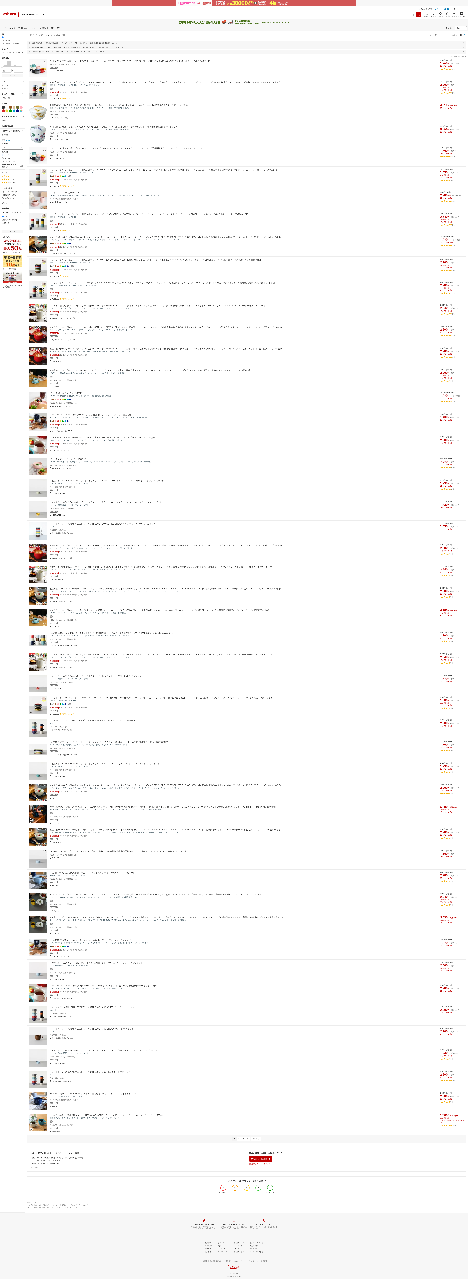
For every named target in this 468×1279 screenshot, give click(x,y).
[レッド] (3, 110)
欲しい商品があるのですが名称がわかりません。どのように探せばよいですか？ (58, 1158)
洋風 (4, 98)
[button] (459, 9)
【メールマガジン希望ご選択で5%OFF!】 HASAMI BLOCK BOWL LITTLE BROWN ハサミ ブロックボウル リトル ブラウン (104, 524)
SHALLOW (55, 858)
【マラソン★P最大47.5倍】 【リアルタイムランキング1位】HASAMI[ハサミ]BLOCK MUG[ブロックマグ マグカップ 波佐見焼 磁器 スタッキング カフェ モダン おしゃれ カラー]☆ (128, 148)
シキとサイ (55, 386)
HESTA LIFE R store (58, 493)
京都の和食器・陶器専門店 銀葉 (62, 533)
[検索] (418, 14)
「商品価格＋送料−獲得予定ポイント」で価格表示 (43, 35)
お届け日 (5, 152)
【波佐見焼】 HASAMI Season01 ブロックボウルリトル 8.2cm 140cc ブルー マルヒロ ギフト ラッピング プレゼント (104, 1050)
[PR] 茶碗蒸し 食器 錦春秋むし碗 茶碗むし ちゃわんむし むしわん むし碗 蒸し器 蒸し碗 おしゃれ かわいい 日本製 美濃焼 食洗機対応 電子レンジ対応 (115, 127)
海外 (8, 140)
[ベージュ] (14, 107)
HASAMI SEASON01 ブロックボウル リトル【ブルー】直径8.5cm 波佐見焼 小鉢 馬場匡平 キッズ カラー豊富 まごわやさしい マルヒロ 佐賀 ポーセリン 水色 (118, 851)
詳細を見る (102, 52)
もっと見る (34, 1167)
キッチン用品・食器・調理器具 (38, 1205)
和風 (9, 98)
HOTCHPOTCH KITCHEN (60, 450)
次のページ (256, 1139)
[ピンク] (21, 107)
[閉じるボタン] (463, 43)
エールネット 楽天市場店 (60, 118)
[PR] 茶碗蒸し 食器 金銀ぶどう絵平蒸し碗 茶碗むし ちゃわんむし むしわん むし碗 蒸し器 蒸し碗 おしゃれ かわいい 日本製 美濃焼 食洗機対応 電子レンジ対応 (119, 105)
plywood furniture (57, 361)
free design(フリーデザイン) (61, 202)
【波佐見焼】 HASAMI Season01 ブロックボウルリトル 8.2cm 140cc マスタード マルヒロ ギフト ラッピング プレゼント (105, 502)
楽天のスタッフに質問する (260, 1159)
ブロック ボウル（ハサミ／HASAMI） (66, 393)
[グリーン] (10, 110)
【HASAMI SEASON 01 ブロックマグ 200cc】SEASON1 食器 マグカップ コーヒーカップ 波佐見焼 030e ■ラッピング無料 (103, 986)
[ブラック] (3, 107)
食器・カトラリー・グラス (61, 1207)
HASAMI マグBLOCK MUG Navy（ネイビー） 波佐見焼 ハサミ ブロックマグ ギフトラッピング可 (93, 1094)
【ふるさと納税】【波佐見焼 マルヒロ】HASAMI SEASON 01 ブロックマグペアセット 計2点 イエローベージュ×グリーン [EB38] (106, 1115)
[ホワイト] (6, 107)
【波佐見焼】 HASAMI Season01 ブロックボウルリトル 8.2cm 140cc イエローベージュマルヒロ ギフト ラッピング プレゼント (108, 481)
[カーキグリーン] (17, 107)
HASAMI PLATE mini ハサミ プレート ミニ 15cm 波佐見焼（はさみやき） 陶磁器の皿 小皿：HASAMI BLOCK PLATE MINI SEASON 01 (109, 742)
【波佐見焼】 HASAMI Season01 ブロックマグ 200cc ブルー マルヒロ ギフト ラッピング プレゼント (96, 963)
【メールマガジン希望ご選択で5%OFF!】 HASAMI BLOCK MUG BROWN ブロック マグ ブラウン (92, 1029)
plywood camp (57, 798)
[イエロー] (6, 110)
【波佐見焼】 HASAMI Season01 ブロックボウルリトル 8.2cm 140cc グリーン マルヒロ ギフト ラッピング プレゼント (105, 764)
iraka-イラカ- (56, 885)
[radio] (3, 37)
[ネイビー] (17, 110)
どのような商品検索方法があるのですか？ (46, 1161)
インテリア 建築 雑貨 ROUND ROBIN (64, 646)
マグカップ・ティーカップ (78, 1205)
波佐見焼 (5, 135)
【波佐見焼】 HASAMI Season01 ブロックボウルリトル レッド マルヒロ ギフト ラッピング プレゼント (96, 676)
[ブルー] (14, 110)
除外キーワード (7, 223)
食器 (75, 1207)
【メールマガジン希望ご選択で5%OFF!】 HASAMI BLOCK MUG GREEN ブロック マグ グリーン (92, 720)
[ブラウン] (10, 107)
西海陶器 (5, 88)
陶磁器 (4, 120)
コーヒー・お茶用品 (59, 1205)
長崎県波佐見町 (57, 1131)
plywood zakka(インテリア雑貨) (62, 558)
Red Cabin (55, 98)
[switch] (21, 166)
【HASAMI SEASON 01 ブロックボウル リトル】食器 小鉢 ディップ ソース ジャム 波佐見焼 (90, 415)
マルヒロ (5, 85)
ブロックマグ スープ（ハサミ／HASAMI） (68, 459)
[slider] (2, 67)
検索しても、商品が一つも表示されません (46, 1164)
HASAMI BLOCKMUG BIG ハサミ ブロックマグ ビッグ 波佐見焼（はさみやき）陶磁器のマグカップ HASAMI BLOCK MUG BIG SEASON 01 (111, 633)
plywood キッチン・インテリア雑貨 (63, 253)
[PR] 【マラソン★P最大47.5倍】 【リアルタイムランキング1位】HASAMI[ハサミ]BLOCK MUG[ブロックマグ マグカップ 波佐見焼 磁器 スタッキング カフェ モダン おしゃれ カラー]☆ (130, 61)
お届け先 (5, 143)
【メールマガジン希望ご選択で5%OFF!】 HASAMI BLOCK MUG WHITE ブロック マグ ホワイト (92, 1007)
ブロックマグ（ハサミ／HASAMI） (65, 193)
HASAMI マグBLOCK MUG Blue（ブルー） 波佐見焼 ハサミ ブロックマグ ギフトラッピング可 (92, 873)
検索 (13, 75)
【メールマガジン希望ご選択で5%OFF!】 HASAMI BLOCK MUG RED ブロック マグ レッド (90, 1072)
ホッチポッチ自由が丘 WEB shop (63, 431)
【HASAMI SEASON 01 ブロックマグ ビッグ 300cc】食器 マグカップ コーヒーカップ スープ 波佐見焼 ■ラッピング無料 (102, 437)
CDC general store (58, 71)
